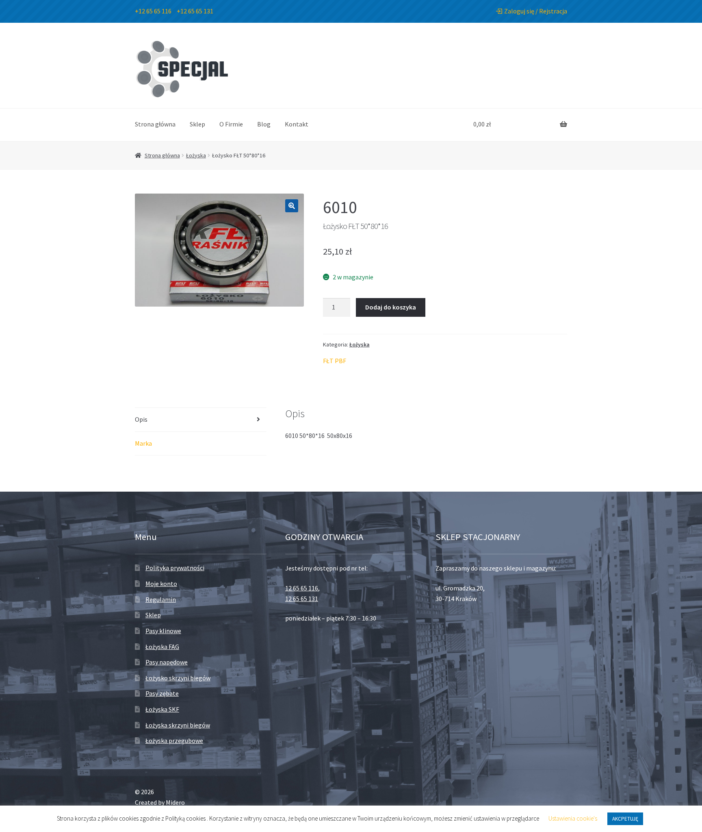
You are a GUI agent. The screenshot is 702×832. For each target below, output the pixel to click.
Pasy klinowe (163, 631)
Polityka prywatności (174, 568)
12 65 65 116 (301, 588)
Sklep (197, 124)
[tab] (200, 420)
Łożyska (196, 155)
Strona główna (155, 124)
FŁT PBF (334, 361)
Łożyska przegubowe (174, 740)
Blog (264, 124)
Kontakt (296, 124)
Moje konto (161, 583)
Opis (141, 419)
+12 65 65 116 (153, 11)
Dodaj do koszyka (390, 307)
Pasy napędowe (166, 662)
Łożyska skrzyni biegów (177, 725)
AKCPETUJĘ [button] (625, 818)
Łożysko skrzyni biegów (177, 678)
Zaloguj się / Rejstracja (535, 11)
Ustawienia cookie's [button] (572, 818)
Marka (143, 443)
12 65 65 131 (301, 599)
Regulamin (160, 599)
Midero (175, 802)
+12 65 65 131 (195, 11)
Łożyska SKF (162, 709)
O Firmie (231, 124)
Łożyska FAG (162, 647)
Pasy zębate (162, 693)
